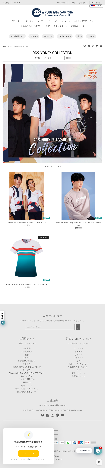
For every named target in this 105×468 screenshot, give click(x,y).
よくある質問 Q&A (27, 379)
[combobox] (96, 5)
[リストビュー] (69, 58)
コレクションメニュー (51, 166)
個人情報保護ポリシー (26, 391)
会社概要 (26, 348)
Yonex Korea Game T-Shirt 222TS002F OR (26, 284)
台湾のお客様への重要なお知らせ (26, 367)
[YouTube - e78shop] (101, 46)
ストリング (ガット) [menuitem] (82, 21)
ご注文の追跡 (26, 351)
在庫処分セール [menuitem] (77, 26)
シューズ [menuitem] (52, 21)
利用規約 (26, 382)
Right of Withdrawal (26, 361)
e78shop (56, 456)
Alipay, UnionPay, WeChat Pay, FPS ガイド (26, 373)
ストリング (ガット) (77, 364)
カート (97, 3)
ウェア (77, 354)
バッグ (77, 361)
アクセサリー (77, 373)
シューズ (77, 357)
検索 (27, 354)
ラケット (77, 348)
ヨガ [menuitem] (48, 26)
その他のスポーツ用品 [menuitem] (30, 26)
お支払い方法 (26, 376)
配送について (26, 385)
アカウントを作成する (79, 3)
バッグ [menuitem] (65, 21)
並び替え (37, 58)
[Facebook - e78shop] (89, 46)
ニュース (26, 357)
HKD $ (16, 3)
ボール (77, 351)
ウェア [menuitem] (40, 21)
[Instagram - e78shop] (93, 46)
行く (77, 327)
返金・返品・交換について (26, 388)
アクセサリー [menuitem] (59, 26)
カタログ (26, 364)
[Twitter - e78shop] (84, 46)
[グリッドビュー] (67, 58)
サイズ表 (26, 370)
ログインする (62, 3)
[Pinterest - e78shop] (97, 46)
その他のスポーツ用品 (77, 367)
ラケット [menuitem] (16, 21)
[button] (17, 36)
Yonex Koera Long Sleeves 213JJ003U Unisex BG (78, 224)
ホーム (5, 46)
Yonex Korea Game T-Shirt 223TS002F (27, 222)
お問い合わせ (60, 405)
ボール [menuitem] (28, 21)
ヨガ (78, 370)
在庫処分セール (78, 376)
